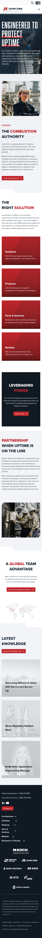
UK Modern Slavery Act (8, 926)
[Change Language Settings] (38, 3)
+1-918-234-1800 (24, 793)
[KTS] (14, 877)
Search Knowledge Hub (12, 651)
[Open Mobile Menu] (39, 9)
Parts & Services (5, 831)
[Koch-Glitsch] (13, 868)
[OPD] (28, 877)
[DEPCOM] (10, 860)
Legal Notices (17, 922)
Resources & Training (11, 840)
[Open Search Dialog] (32, 3)
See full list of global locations (19, 589)
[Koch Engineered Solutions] (21, 851)
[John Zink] (30, 860)
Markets (5, 836)
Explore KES (20, 414)
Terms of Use (26, 922)
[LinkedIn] (3, 803)
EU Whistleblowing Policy (24, 926)
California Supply (7, 922)
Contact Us (7, 808)
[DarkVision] (21, 887)
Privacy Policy (35, 922)
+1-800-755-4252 (24, 797)
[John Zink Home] (12, 9)
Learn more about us (11, 178)
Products (5, 824)
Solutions (6, 820)
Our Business (7, 816)
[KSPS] (32, 868)
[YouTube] (7, 803)
